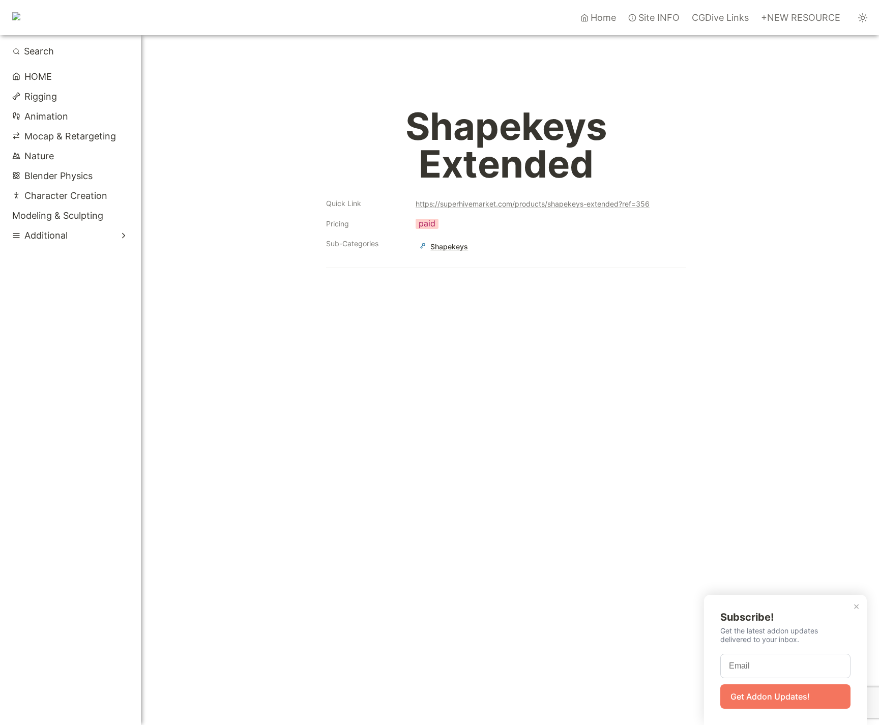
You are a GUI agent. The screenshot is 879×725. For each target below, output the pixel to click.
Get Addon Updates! (770, 696)
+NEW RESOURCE (800, 17)
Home (603, 17)
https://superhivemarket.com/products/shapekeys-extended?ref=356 (533, 203)
